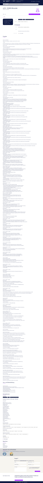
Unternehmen (30, 464)
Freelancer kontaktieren (34, 14)
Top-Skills (16, 19)
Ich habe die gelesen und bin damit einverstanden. (34, 467)
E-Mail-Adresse (16, 464)
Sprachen (16, 21)
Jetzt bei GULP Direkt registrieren (19, 480)
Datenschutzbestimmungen (35, 467)
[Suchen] (39, 4)
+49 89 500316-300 (18, 1)
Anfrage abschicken (37, 471)
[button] (6, 4)
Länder (16, 29)
